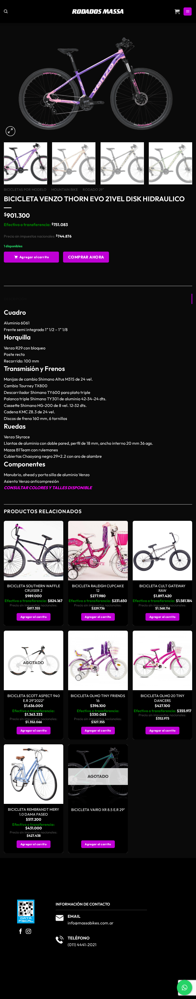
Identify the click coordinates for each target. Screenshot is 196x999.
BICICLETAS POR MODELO (25, 189)
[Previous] (14, 85)
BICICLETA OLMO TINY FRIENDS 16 (98, 698)
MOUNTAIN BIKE (64, 189)
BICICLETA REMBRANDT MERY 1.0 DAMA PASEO (33, 812)
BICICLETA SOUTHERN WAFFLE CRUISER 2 (33, 588)
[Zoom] (11, 131)
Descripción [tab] (15, 299)
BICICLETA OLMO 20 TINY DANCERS (163, 698)
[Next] (182, 85)
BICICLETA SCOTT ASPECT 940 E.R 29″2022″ (33, 698)
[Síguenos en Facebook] (20, 932)
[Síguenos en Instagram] (28, 932)
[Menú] (187, 11)
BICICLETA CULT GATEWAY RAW (162, 588)
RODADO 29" (93, 189)
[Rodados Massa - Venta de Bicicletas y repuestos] (98, 12)
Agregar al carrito (34, 257)
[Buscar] (6, 11)
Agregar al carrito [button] (33, 617)
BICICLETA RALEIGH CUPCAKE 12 (98, 588)
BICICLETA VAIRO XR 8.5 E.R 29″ (98, 809)
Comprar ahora (86, 257)
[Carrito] (177, 11)
